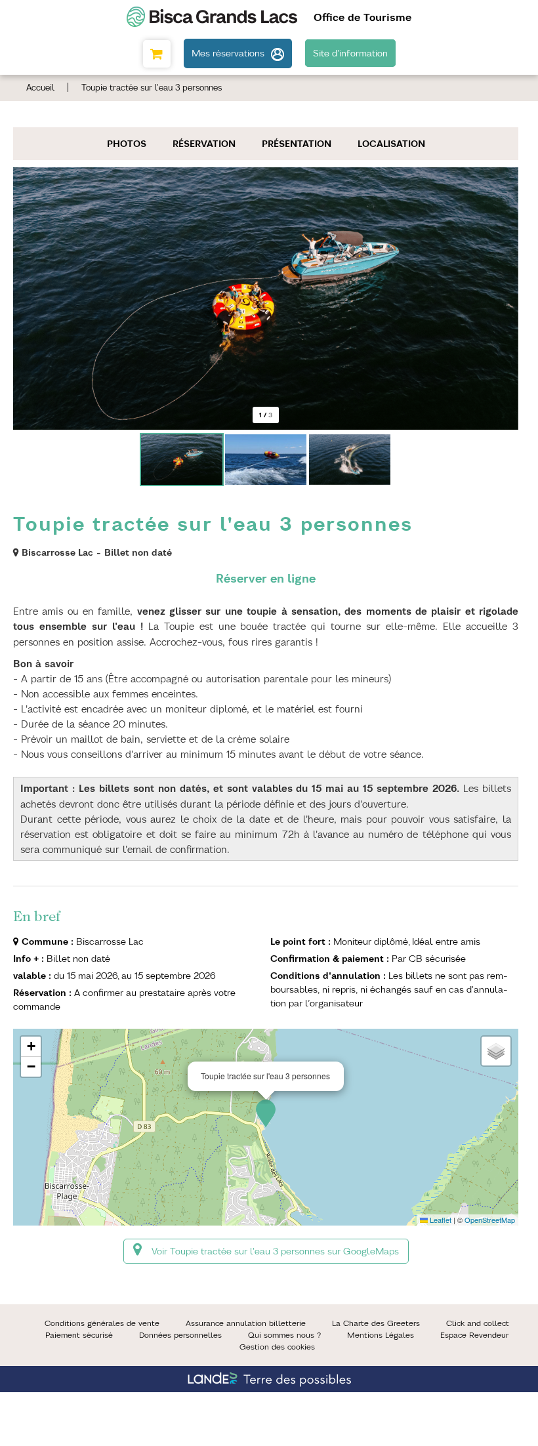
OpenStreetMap (490, 1219)
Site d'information (350, 53)
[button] (157, 54)
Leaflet (439, 1219)
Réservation (204, 144)
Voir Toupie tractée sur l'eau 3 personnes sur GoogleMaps (275, 1251)
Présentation (296, 144)
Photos (126, 144)
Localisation (391, 144)
